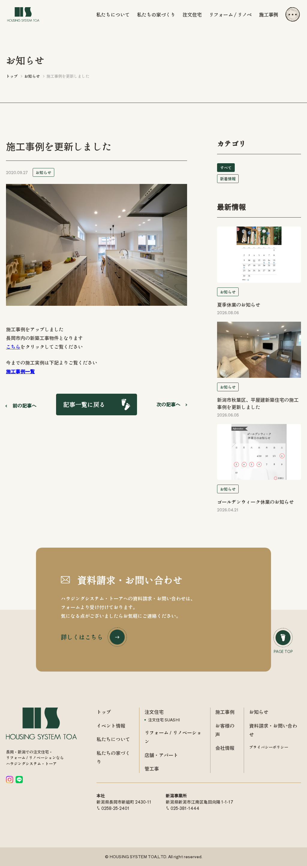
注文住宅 (192, 14)
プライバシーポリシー (268, 747)
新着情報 (228, 179)
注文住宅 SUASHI (164, 720)
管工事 (152, 768)
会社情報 (224, 747)
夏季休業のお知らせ (238, 304)
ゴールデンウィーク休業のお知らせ (255, 501)
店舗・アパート (161, 755)
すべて (226, 167)
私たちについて (113, 14)
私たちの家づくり (156, 14)
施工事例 (268, 14)
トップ (104, 711)
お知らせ (43, 172)
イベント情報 (111, 725)
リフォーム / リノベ (230, 14)
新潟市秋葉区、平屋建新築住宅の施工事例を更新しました (258, 403)
